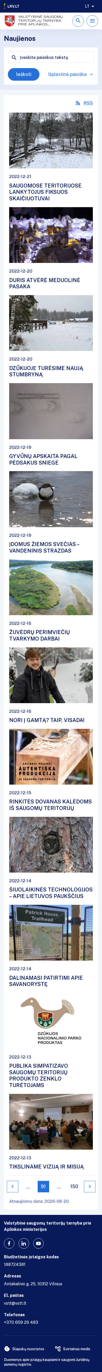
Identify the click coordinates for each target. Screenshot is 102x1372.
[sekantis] (89, 1186)
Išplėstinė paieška (67, 74)
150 (74, 1186)
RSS (88, 103)
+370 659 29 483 (21, 1322)
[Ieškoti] (78, 21)
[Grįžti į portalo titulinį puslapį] (12, 6)
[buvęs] (12, 1186)
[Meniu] (92, 21)
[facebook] (9, 1243)
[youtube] (38, 1243)
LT (87, 6)
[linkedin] (24, 1243)
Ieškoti (23, 74)
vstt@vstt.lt (15, 1303)
